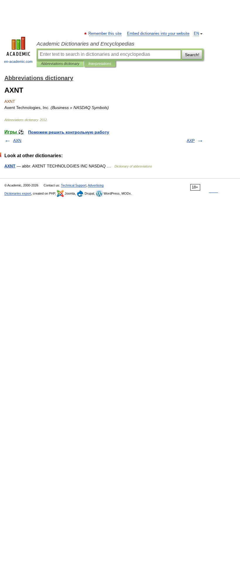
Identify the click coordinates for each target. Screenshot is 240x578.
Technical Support (73, 185)
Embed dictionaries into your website (158, 34)
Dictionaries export (17, 193)
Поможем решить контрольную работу (68, 132)
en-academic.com (18, 62)
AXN (17, 140)
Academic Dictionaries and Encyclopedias (85, 44)
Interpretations (99, 64)
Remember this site (105, 34)
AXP (191, 140)
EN (196, 34)
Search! (192, 54)
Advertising (96, 185)
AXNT (10, 166)
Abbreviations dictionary (60, 64)
